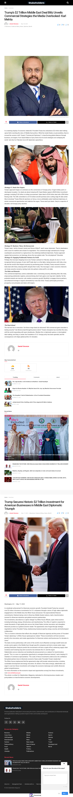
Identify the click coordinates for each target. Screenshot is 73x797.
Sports (50, 735)
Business (11, 8)
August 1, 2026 (16, 481)
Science (50, 732)
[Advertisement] (36, 40)
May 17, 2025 (24, 513)
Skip (59, 793)
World (30, 26)
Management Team (17, 784)
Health (6, 749)
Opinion (26, 26)
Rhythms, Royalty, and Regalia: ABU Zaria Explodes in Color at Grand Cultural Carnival (36, 471)
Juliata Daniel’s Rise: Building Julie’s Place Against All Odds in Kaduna (32, 402)
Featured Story (15, 26)
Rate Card (38, 784)
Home (5, 8)
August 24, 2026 (10, 458)
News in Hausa (30, 744)
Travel (50, 742)
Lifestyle (7, 751)
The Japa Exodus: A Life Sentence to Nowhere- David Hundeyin (30, 381)
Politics (28, 749)
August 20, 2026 (17, 466)
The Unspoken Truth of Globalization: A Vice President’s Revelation (31, 395)
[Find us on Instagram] (14, 722)
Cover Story (7, 735)
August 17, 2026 (17, 473)
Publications (30, 751)
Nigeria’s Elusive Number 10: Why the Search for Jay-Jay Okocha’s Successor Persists (36, 388)
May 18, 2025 (24, 24)
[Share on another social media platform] (67, 122)
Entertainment (8, 739)
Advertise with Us (29, 784)
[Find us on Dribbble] (23, 722)
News (21, 26)
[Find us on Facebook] (6, 722)
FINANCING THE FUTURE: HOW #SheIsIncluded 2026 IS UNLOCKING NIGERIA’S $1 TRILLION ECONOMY (40, 464)
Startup (50, 737)
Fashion (6, 742)
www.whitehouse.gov (14, 673)
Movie (28, 735)
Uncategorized (52, 744)
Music (28, 737)
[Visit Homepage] (36, 3)
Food (6, 746)
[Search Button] (68, 2)
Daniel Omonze (14, 24)
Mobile (28, 732)
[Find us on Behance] (19, 722)
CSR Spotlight (8, 737)
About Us (6, 784)
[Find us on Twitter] (10, 722)
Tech (49, 739)
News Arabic (30, 742)
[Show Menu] (5, 2)
